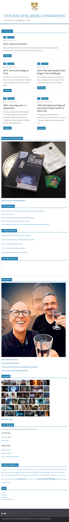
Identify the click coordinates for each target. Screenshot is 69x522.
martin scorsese (58, 475)
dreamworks (30, 472)
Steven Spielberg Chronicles (10, 456)
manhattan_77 (14, 40)
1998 (13, 469)
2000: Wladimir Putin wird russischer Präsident (16, 235)
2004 (15, 469)
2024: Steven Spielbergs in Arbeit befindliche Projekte (18, 218)
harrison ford (56, 472)
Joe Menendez (5, 450)
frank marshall (42, 472)
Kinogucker (5, 440)
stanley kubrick (29, 479)
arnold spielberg (62, 469)
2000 (5, 98)
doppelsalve (23, 472)
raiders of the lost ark (11, 479)
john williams (16, 475)
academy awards (27, 469)
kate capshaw (30, 475)
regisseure (21, 479)
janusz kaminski (8, 475)
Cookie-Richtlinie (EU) (7, 499)
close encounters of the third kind (13, 472)
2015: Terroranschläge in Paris (16, 72)
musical (5, 479)
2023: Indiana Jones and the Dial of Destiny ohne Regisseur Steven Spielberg (25, 224)
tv (60, 479)
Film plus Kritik (6, 437)
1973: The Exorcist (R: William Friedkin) (13, 248)
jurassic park (23, 475)
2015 (20, 469)
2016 (22, 469)
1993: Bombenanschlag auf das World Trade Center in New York (51, 108)
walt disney (64, 479)
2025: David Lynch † (7, 214)
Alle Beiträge (11, 37)
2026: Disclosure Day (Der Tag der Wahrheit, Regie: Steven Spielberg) (22, 211)
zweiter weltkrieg (6, 482)
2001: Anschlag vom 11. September (15, 107)
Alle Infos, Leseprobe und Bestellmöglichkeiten (13, 200)
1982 (6, 469)
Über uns (3, 492)
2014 (17, 469)
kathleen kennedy (38, 475)
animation (55, 469)
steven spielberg (46, 478)
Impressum (4, 494)
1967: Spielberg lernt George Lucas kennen (14, 252)
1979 (2, 469)
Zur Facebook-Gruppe (7, 419)
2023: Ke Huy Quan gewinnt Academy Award (15, 221)
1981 (4, 469)
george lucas (50, 472)
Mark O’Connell (6, 453)
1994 (11, 469)
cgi (4, 472)
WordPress (48, 518)
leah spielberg (51, 475)
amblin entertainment (46, 469)
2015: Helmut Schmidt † (15, 43)
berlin (2, 472)
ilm (60, 472)
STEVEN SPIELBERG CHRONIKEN (34, 16)
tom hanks (57, 479)
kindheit (46, 475)
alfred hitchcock (35, 469)
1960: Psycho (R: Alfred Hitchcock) (11, 244)
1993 (9, 469)
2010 (5, 37)
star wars (35, 479)
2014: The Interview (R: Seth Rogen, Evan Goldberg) (51, 72)
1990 (39, 98)
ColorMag (40, 518)
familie (36, 472)
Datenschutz (4, 497)
